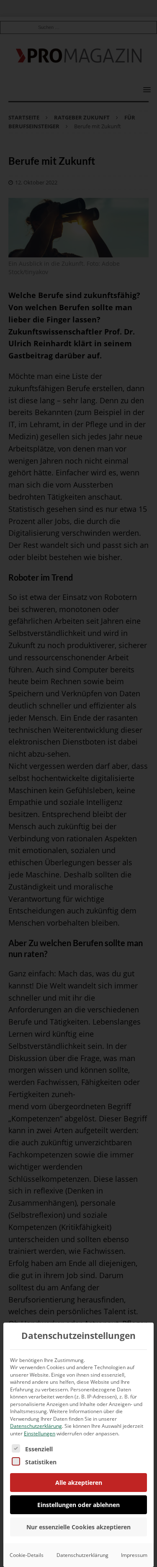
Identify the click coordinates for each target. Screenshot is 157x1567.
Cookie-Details (27, 1555)
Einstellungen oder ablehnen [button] (78, 1505)
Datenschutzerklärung (36, 1425)
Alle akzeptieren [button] (78, 1483)
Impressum (134, 1555)
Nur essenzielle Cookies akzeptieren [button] (78, 1527)
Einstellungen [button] (39, 1433)
